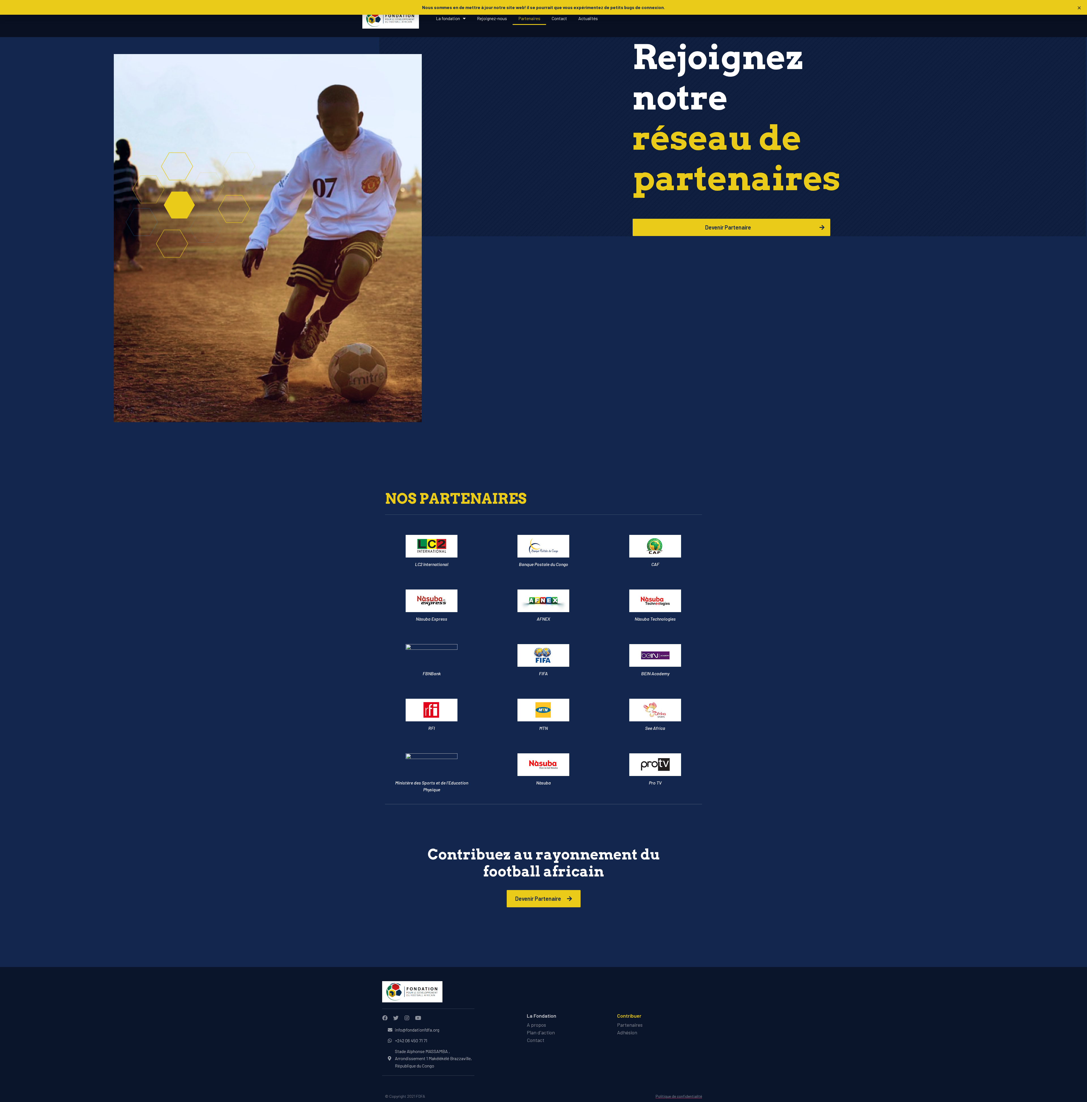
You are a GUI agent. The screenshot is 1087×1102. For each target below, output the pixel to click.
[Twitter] (396, 1017)
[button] (1079, 8)
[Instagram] (407, 1017)
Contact (559, 18)
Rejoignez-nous (492, 18)
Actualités (588, 18)
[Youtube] (418, 1017)
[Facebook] (385, 1017)
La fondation (448, 18)
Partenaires (529, 18)
